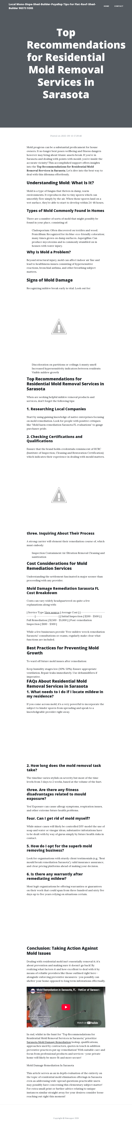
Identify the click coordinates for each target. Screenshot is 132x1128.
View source (51, 612)
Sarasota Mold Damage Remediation (49, 1042)
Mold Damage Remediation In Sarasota (50, 1065)
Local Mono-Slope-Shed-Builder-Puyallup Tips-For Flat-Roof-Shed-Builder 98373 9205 (52, 6)
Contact (118, 6)
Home (106, 6)
